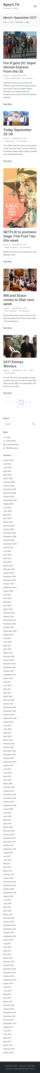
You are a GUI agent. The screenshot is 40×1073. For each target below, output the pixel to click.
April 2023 (7, 605)
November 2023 (9, 580)
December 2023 (9, 576)
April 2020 (7, 736)
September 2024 (10, 544)
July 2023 (7, 595)
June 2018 (7, 816)
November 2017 (9, 842)
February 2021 (9, 700)
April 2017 (7, 867)
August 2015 (8, 940)
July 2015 (7, 943)
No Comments (27, 78)
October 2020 (8, 714)
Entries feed (11, 441)
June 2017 (7, 860)
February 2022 (9, 656)
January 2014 (8, 1009)
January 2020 (8, 747)
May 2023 (7, 602)
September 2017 (9, 849)
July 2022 (7, 638)
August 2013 (8, 1027)
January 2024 (8, 573)
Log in (8, 437)
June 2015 (7, 947)
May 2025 (7, 515)
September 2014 (9, 980)
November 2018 (9, 798)
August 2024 (8, 547)
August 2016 (8, 896)
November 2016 (9, 885)
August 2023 (8, 591)
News (31, 370)
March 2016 (7, 914)
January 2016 (8, 922)
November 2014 (9, 972)
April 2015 (7, 954)
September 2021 (9, 675)
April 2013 (7, 1041)
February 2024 (9, 569)
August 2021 (8, 678)
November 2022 (9, 624)
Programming (15, 78)
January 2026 (8, 486)
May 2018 (7, 820)
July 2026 (7, 464)
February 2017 (9, 874)
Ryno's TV (11, 4)
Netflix (7, 247)
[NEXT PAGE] (22, 407)
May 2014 (7, 994)
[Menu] (35, 6)
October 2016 (8, 889)
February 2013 (9, 1049)
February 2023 (9, 613)
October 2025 (8, 496)
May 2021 (7, 689)
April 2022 (7, 649)
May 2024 (7, 558)
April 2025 (7, 518)
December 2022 (9, 620)
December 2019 (9, 751)
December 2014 (9, 969)
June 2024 (7, 555)
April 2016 (7, 911)
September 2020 (10, 718)
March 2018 (7, 827)
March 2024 (8, 566)
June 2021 (7, 685)
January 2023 (8, 616)
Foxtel (7, 78)
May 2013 (7, 1038)
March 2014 (8, 1002)
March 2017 (7, 871)
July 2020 (7, 725)
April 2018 (7, 823)
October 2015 (8, 932)
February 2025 (9, 526)
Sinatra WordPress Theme (24, 1069)
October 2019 (8, 758)
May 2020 (7, 733)
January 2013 (8, 1052)
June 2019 (7, 773)
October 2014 (8, 976)
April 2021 (7, 693)
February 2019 (9, 787)
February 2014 (9, 1005)
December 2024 (9, 533)
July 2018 (7, 813)
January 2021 (8, 704)
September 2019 (9, 762)
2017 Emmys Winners (13, 364)
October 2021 (8, 671)
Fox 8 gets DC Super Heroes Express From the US (19, 67)
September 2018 (9, 805)
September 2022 (10, 631)
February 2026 (9, 482)
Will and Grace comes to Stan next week (18, 299)
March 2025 (8, 522)
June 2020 (7, 729)
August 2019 (8, 765)
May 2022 (7, 645)
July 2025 (7, 507)
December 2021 (9, 664)
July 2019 (7, 769)
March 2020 (8, 740)
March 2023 (8, 609)
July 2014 (7, 987)
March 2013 (8, 1045)
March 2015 (7, 958)
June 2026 (7, 467)
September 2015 (9, 936)
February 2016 (9, 918)
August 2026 (8, 460)
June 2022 (7, 642)
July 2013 (7, 1031)
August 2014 (8, 983)
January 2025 (8, 529)
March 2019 (7, 784)
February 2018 (9, 831)
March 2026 (8, 478)
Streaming (14, 247)
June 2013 (7, 1034)
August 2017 (8, 853)
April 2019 (7, 780)
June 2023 (7, 598)
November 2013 (9, 1016)
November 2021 (9, 667)
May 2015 (7, 951)
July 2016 (7, 900)
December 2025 (9, 489)
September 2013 (9, 1023)
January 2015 (8, 965)
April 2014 (7, 998)
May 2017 (7, 863)
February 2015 (9, 962)
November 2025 (9, 493)
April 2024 (7, 562)
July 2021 (7, 682)
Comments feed (12, 444)
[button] (6, 402)
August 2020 (8, 722)
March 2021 (7, 696)
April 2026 (7, 475)
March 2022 (8, 653)
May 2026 (7, 471)
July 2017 (7, 856)
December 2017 (9, 838)
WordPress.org (12, 448)
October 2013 (8, 1020)
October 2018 (8, 802)
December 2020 (9, 707)
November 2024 (9, 536)
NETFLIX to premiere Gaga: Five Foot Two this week (19, 236)
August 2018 (8, 809)
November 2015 (9, 929)
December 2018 (9, 794)
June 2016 (7, 903)
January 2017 (8, 878)
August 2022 (8, 635)
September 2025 (10, 500)
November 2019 (9, 754)
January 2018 (8, 834)
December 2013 (9, 1012)
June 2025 (7, 511)
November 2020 (9, 711)
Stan (6, 311)
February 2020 (9, 744)
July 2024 (7, 551)
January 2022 (8, 660)
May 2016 (7, 907)
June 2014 (7, 991)
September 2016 (9, 893)
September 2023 (10, 587)
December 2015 (9, 925)
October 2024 (8, 540)
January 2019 (8, 791)
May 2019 (7, 776)
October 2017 (8, 845)
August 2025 (8, 504)
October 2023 (8, 584)
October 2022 (8, 627)
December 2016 (9, 882)
